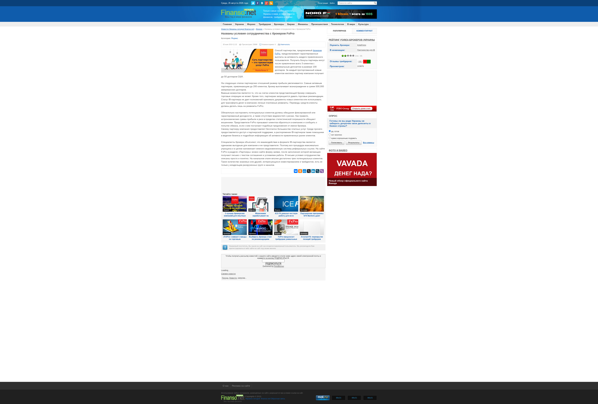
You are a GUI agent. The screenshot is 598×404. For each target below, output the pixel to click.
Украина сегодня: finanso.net (257, 399)
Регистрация (323, 3)
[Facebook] (257, 3)
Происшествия (319, 24)
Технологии (337, 24)
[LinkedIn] (313, 171)
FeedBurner (279, 266)
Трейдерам (265, 24)
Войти (332, 3)
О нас (226, 386)
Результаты (353, 143)
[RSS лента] (271, 3)
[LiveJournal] (317, 171)
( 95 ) (360, 61)
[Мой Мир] (304, 171)
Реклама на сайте (241, 386)
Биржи (291, 24)
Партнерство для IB (366, 50)
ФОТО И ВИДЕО (338, 150)
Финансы (303, 24)
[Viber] (322, 171)
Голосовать (336, 143)
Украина (239, 24)
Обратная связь (278, 399)
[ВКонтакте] (262, 3)
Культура (363, 24)
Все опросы (368, 143)
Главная (227, 24)
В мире (351, 24)
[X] (309, 171)
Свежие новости (228, 274)
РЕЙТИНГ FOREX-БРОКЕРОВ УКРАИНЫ (352, 40)
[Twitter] (253, 3)
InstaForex (361, 45)
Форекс (251, 24)
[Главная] (238, 18)
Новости (233, 278)
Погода (225, 278)
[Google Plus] (266, 3)
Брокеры (304, 210)
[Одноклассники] (300, 171)
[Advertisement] (273, 185)
